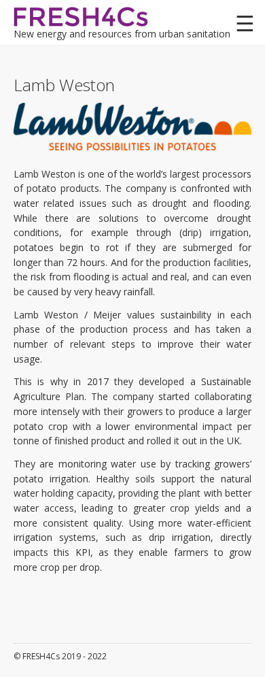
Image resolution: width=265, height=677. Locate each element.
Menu (244, 24)
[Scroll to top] (237, 649)
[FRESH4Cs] (81, 15)
